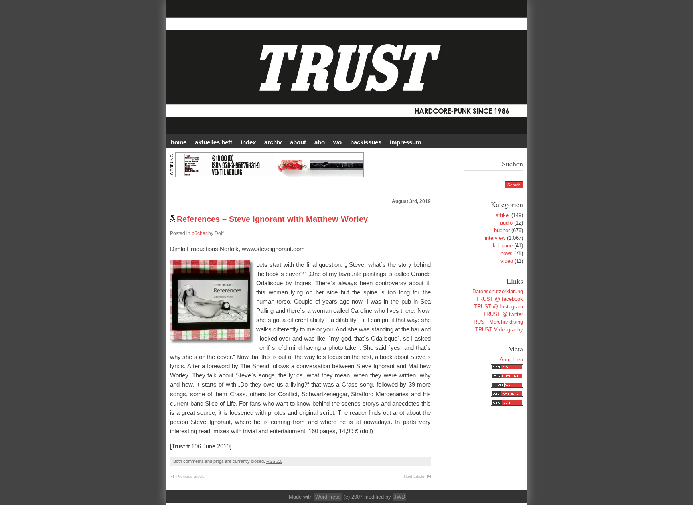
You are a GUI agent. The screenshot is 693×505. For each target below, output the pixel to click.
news (506, 253)
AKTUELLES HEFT (213, 142)
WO (337, 142)
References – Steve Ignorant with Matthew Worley (272, 219)
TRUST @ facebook (499, 299)
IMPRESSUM (405, 142)
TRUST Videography (499, 330)
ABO (319, 142)
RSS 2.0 (274, 461)
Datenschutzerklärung (497, 291)
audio (506, 223)
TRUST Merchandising (496, 322)
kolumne (503, 246)
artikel (503, 215)
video (506, 261)
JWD (399, 497)
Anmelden (511, 360)
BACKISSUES (365, 142)
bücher (199, 233)
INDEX (248, 142)
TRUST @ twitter (503, 314)
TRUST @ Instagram (498, 307)
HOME (178, 142)
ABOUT (298, 142)
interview (495, 238)
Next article (414, 476)
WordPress (328, 497)
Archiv (273, 142)
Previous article (190, 476)
